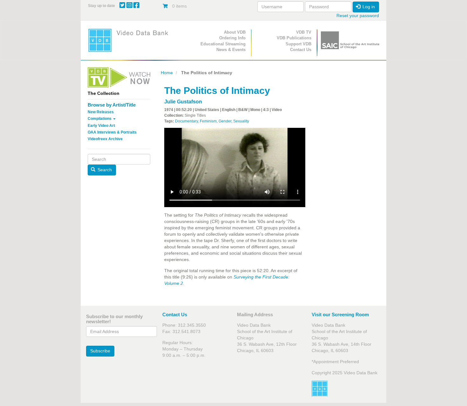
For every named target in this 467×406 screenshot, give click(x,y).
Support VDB (298, 44)
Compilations (100, 118)
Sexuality (241, 121)
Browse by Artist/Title (112, 105)
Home (167, 72)
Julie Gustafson (183, 101)
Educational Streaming (223, 44)
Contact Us (300, 49)
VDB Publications (294, 38)
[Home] (130, 40)
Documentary (186, 121)
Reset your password (357, 15)
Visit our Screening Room (340, 314)
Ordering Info (232, 38)
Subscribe (100, 350)
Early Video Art (101, 125)
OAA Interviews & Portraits (112, 132)
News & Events (231, 49)
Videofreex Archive (105, 139)
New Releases (101, 112)
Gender (225, 121)
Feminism (208, 121)
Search (104, 169)
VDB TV (303, 32)
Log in (368, 6)
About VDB (235, 32)
